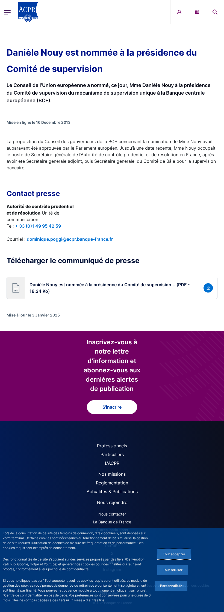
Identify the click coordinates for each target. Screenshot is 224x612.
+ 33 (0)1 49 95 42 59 (38, 226)
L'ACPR (112, 463)
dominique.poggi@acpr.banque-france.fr (70, 239)
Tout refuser (172, 570)
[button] (215, 12)
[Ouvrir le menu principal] (7, 11)
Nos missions (112, 474)
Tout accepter (174, 554)
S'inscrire (112, 407)
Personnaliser (171, 586)
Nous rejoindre (112, 502)
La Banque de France (112, 522)
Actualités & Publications (112, 491)
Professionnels (112, 445)
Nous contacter (112, 514)
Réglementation (112, 483)
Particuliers (112, 454)
